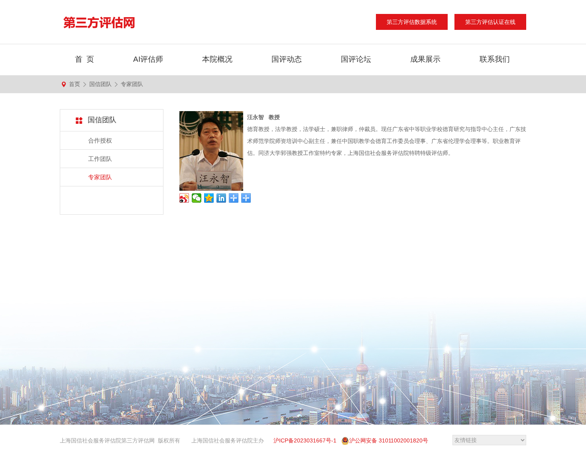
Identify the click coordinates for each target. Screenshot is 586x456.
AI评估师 (148, 59)
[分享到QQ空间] (209, 198)
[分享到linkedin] (221, 198)
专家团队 (132, 84)
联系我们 (495, 59)
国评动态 (286, 59)
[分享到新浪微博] (184, 198)
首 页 (84, 59)
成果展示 (425, 59)
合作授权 (100, 140)
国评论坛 (356, 59)
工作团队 (100, 158)
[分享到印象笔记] (234, 198)
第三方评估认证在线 (490, 22)
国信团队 (100, 84)
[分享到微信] (197, 198)
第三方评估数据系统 (412, 22)
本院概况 (217, 59)
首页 (74, 84)
